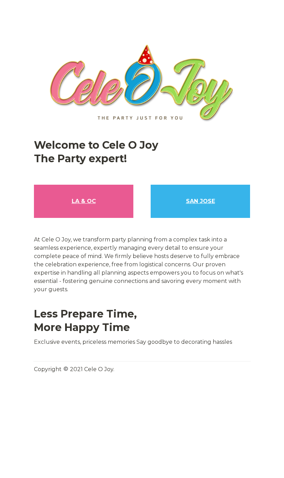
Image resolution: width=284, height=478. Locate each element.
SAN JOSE (200, 201)
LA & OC (84, 201)
